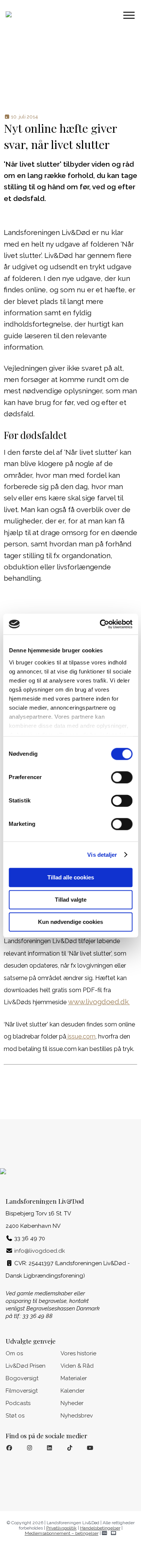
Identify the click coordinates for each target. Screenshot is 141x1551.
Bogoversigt (22, 1378)
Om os (14, 1353)
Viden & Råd (77, 1365)
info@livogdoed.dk (39, 1250)
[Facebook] (9, 1448)
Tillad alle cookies (70, 877)
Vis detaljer (102, 854)
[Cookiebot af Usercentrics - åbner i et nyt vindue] (100, 624)
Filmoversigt (22, 1390)
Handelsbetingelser (100, 1527)
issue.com (81, 1036)
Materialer (74, 1378)
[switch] (121, 777)
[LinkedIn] (49, 1448)
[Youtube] (90, 1448)
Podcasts (18, 1403)
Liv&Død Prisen (25, 1365)
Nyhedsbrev (77, 1415)
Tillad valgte (70, 899)
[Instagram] (29, 1448)
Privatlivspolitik (61, 1527)
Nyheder (72, 1403)
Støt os (15, 1415)
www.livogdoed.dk (99, 1001)
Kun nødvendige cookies (70, 922)
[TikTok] (69, 1448)
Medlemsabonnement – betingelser (62, 1533)
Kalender (73, 1390)
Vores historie (78, 1353)
